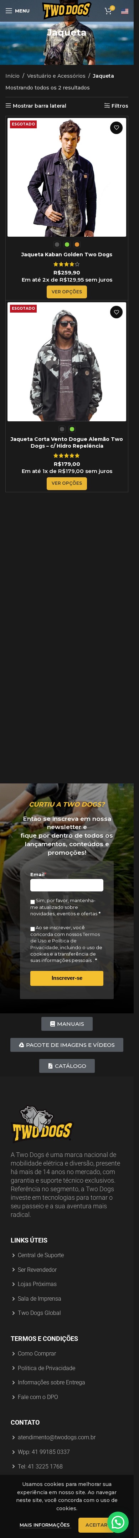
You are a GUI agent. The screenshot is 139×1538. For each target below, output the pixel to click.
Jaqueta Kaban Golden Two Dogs (66, 254)
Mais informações (45, 1525)
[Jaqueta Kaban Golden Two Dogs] (66, 177)
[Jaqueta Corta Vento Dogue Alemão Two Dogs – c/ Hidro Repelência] (66, 361)
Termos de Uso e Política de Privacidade (65, 940)
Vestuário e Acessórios (56, 76)
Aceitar (96, 1525)
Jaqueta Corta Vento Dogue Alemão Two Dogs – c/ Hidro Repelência (67, 442)
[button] (118, 1522)
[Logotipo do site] (67, 10)
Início (12, 76)
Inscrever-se (67, 978)
